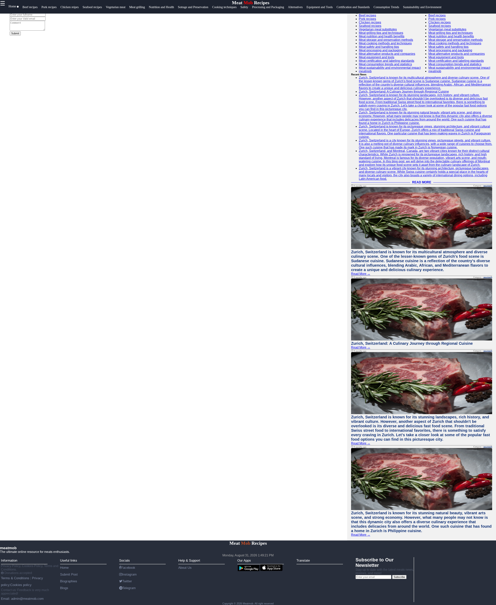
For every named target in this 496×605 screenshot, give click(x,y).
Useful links (68, 560)
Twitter (127, 581)
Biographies (68, 581)
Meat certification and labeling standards (386, 60)
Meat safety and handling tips (379, 46)
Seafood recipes (370, 26)
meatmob (365, 71)
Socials (124, 560)
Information (9, 560)
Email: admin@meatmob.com (22, 599)
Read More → (360, 273)
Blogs (64, 588)
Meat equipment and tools (376, 57)
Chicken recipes (370, 22)
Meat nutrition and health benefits (381, 36)
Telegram (129, 588)
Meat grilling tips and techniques (381, 32)
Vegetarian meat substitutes (378, 29)
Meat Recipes (250, 2)
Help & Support (189, 560)
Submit (15, 33)
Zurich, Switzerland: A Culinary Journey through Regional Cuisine (404, 91)
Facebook (128, 568)
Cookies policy (21, 585)
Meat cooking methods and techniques (385, 43)
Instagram (129, 574)
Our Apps (244, 560)
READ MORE (421, 182)
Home (64, 568)
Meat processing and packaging (381, 50)
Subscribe (399, 577)
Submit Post (69, 574)
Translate (303, 560)
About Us (185, 568)
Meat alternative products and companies (387, 53)
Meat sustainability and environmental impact (390, 67)
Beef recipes (367, 15)
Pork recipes (367, 19)
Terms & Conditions (15, 578)
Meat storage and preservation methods (386, 39)
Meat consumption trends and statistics (385, 64)
